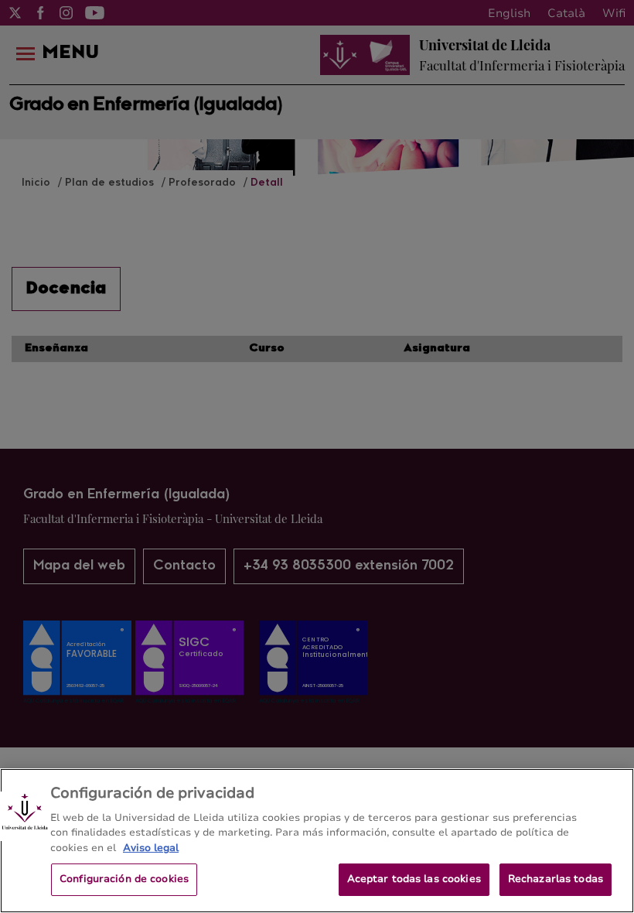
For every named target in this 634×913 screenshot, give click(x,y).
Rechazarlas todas (555, 879)
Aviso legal (151, 848)
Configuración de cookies (124, 879)
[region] (317, 840)
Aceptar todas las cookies (414, 879)
